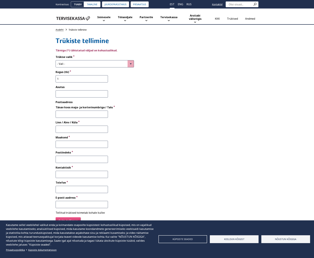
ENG (180, 4)
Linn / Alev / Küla (67, 122)
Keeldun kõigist (234, 239)
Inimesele (104, 17)
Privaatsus (139, 4)
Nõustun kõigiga (285, 239)
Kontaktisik (63, 167)
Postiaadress (64, 102)
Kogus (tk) (62, 72)
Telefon (61, 182)
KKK (217, 18)
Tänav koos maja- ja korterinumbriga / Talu (84, 107)
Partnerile (146, 17)
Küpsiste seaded (183, 239)
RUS (189, 4)
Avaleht (60, 29)
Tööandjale (125, 17)
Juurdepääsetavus (116, 4)
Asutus (60, 87)
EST (172, 4)
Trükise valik (64, 57)
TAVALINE (92, 4)
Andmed (250, 18)
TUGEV (78, 4)
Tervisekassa (168, 17)
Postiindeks (63, 152)
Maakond (62, 137)
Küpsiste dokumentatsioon (42, 249)
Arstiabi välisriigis (195, 17)
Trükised (232, 18)
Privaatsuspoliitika (15, 249)
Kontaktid (217, 4)
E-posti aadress (66, 197)
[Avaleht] (73, 18)
